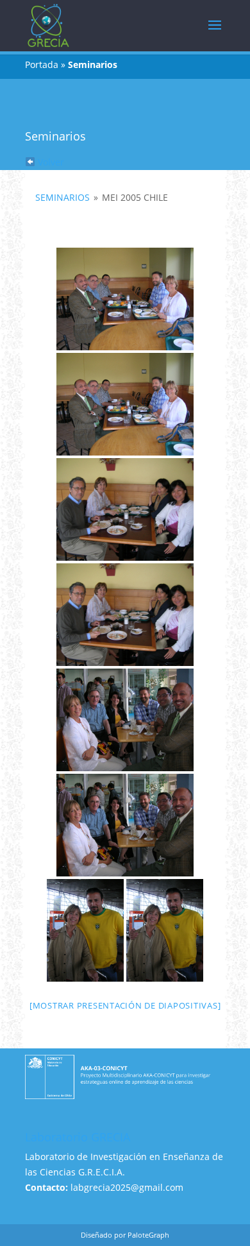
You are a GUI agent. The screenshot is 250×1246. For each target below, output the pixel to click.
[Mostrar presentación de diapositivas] (125, 1005)
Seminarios (62, 197)
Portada (41, 64)
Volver (49, 162)
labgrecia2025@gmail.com (127, 1187)
